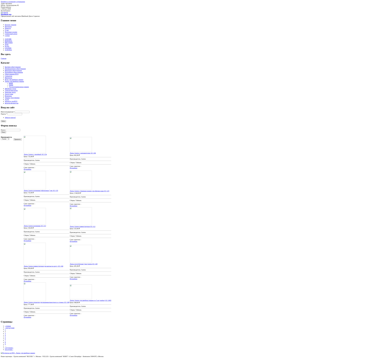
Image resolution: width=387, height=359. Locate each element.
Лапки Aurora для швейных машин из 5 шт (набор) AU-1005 (90, 300)
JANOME (8, 39)
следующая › (9, 348)
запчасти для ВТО (11, 101)
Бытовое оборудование (13, 67)
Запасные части (10, 92)
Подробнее (27, 169)
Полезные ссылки (11, 32)
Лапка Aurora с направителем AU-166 (83, 153)
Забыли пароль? (10, 117)
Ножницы (8, 96)
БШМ (11, 83)
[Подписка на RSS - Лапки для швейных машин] (18, 353)
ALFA (7, 99)
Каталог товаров (10, 25)
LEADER (8, 48)
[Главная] (4, 12)
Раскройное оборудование (14, 72)
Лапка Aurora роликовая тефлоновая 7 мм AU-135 (41, 190)
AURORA (8, 50)
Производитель (6, 137)
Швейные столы (10, 89)
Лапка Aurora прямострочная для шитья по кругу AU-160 (43, 266)
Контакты (8, 26)
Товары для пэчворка (12, 98)
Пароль (4, 114)
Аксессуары (9, 94)
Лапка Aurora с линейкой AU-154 (35, 154)
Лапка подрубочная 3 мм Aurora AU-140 (83, 264)
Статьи (7, 35)
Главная (3, 58)
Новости (8, 28)
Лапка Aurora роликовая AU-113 (35, 226)
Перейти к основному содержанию (13, 2)
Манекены (8, 78)
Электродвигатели (11, 90)
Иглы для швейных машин (14, 79)
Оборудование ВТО (12, 74)
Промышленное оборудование (15, 69)
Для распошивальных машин (19, 87)
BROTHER (9, 43)
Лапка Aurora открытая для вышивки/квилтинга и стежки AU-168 (46, 302)
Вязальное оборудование (13, 70)
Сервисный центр (11, 34)
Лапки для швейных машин (14, 81)
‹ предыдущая (9, 328)
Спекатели (8, 76)
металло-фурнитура (11, 103)
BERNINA (8, 41)
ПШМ (11, 85)
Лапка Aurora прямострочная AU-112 (82, 226)
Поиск (3, 130)
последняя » (9, 349)
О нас (7, 30)
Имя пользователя (7, 112)
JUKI (6, 44)
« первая (8, 326)
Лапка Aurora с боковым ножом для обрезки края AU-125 (89, 191)
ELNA (7, 46)
